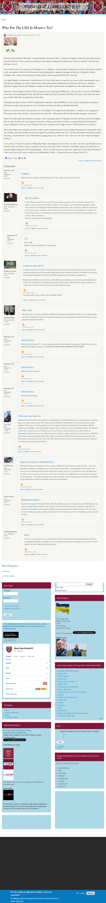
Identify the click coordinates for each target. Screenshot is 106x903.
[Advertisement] (26, 821)
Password (7, 598)
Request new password (12, 608)
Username (7, 591)
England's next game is (30, 499)
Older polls (61, 746)
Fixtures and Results (11, 712)
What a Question (63, 676)
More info (19, 901)
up (22, 182)
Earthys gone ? (63, 679)
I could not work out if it (33, 265)
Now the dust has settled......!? (68, 681)
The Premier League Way (66, 716)
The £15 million (32, 198)
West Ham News (9, 639)
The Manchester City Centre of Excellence (72, 692)
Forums (6, 571)
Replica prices (63, 710)
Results (60, 748)
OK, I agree (80, 893)
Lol (25, 238)
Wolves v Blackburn (64, 689)
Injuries (7, 715)
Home (3, 19)
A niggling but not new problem (68, 687)
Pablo (60, 708)
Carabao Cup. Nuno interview (68, 697)
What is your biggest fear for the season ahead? (73, 713)
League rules (62, 700)
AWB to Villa (62, 684)
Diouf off (61, 695)
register (87, 160)
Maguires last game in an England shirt (36, 461)
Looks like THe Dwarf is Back (68, 671)
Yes (64, 734)
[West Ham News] (9, 641)
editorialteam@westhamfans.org (14, 732)
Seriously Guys (27, 340)
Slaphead (25, 173)
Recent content (9, 576)
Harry (26, 534)
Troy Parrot (61, 705)
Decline (91, 893)
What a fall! (27, 310)
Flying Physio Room (11, 717)
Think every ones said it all (29, 416)
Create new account (11, 606)
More (101, 718)
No (64, 737)
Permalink (7, 178)
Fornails (60, 702)
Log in (80, 160)
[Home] (53, 7)
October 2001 (62, 673)
